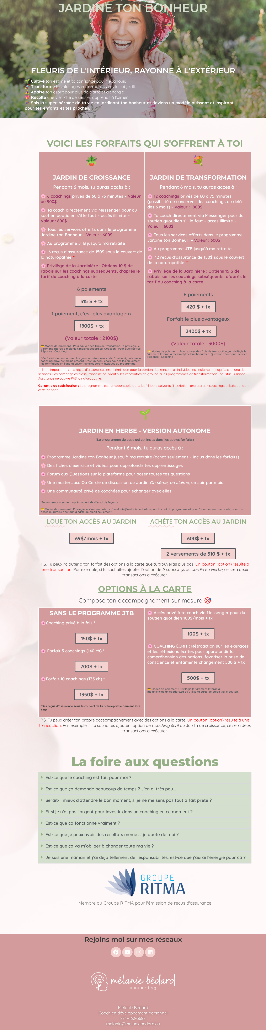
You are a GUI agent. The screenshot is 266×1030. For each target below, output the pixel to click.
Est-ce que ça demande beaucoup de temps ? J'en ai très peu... (111, 788)
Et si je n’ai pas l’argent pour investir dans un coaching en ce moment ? (119, 811)
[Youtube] (127, 952)
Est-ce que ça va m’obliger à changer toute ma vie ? (100, 846)
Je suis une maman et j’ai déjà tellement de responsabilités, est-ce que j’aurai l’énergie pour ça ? (146, 857)
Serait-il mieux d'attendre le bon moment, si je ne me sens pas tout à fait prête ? (129, 800)
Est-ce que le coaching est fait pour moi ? (88, 777)
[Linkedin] (150, 952)
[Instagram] (139, 952)
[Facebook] (116, 952)
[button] (144, 778)
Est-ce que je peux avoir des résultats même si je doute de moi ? (112, 834)
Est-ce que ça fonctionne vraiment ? (83, 823)
